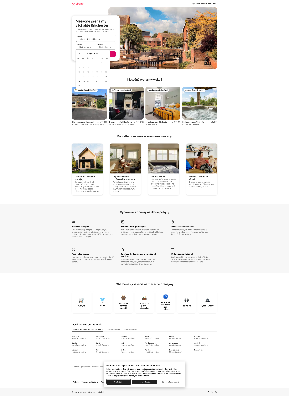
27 (92, 81)
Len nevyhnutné (144, 382)
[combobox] (95, 39)
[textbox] (85, 47)
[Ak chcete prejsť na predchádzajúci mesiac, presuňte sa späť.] (79, 53)
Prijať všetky (118, 382)
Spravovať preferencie (170, 382)
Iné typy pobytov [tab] (130, 329)
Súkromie (91, 392)
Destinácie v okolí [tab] (113, 329)
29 (101, 81)
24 (79, 81)
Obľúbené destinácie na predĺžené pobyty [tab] (87, 329)
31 (79, 86)
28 (97, 81)
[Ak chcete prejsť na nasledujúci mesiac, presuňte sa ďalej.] (105, 53)
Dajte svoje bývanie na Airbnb (203, 3)
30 (106, 81)
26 (88, 81)
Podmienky (101, 392)
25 (84, 81)
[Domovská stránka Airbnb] (77, 3)
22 (101, 77)
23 (106, 77)
